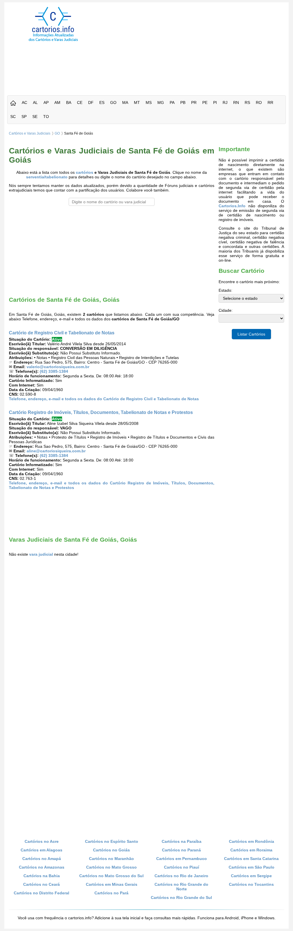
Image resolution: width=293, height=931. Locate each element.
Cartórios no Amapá (41, 858)
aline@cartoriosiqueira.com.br (56, 451)
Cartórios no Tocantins (251, 884)
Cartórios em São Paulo (251, 867)
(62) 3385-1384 (54, 371)
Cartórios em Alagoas (41, 850)
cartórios (84, 172)
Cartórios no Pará (111, 893)
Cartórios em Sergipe (251, 875)
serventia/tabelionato (47, 177)
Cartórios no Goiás (111, 850)
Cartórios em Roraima (251, 850)
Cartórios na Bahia (41, 875)
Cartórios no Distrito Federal (41, 893)
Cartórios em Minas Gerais (111, 884)
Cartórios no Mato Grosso (111, 867)
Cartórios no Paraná (181, 850)
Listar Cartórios (251, 334)
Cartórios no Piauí (181, 867)
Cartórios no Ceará (41, 884)
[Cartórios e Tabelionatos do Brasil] (13, 103)
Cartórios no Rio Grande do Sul (181, 897)
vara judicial (41, 554)
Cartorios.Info (232, 206)
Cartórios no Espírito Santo (111, 841)
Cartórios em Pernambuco (181, 858)
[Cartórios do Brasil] (53, 41)
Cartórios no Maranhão (111, 858)
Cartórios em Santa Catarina (251, 858)
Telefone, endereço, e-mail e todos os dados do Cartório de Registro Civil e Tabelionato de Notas (104, 399)
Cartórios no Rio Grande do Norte (181, 886)
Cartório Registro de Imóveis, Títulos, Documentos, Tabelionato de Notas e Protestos (101, 412)
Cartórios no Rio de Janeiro (181, 875)
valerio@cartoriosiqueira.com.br (58, 366)
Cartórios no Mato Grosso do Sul (111, 875)
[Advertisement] (197, 47)
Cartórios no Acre (42, 841)
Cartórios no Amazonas (41, 867)
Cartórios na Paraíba (181, 841)
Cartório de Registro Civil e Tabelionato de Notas (61, 332)
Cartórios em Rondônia (251, 841)
